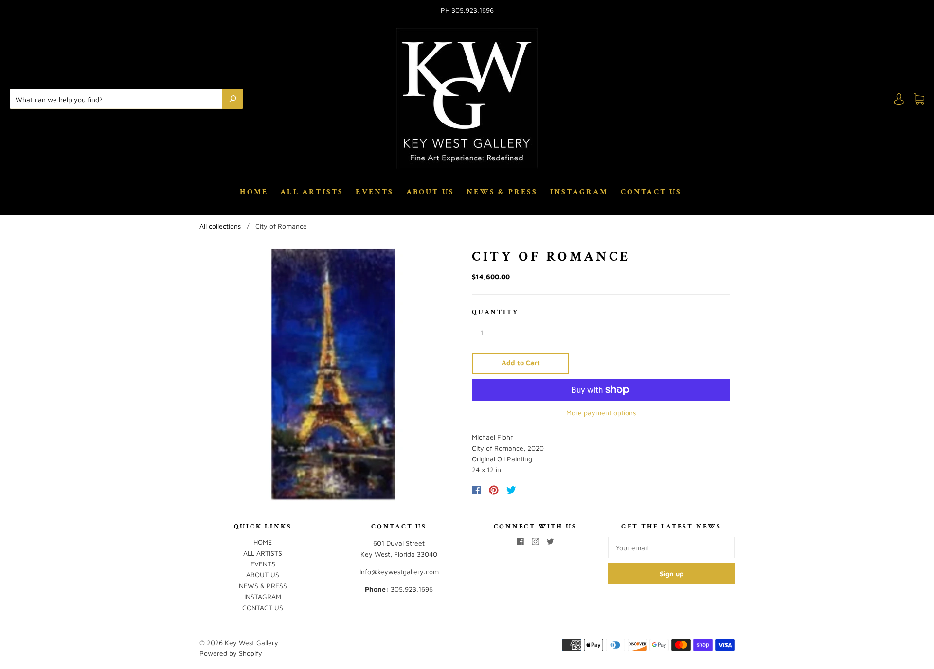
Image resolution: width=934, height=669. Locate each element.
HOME (254, 192)
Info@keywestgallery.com (399, 571)
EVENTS (375, 192)
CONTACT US (651, 192)
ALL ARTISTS (311, 192)
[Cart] (919, 99)
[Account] (899, 99)
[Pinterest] (494, 490)
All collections (220, 226)
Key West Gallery (251, 642)
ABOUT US (430, 192)
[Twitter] (511, 490)
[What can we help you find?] (118, 98)
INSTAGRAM (579, 192)
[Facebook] (476, 490)
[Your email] (671, 547)
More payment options (601, 412)
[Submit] (232, 98)
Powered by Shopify (230, 653)
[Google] (531, 490)
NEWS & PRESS (502, 192)
